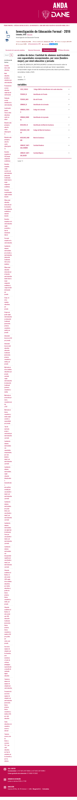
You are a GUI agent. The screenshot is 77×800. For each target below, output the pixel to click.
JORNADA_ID (23, 104)
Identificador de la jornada (40, 117)
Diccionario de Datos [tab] (49, 50)
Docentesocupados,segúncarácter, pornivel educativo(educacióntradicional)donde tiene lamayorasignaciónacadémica (8, 175)
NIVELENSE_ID (24, 125)
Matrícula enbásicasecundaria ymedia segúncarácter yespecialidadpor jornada (7, 416)
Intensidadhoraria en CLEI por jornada (8, 338)
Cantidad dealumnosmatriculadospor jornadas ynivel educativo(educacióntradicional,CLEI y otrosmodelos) (8, 255)
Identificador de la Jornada (41, 104)
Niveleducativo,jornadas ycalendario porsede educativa (8, 77)
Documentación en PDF (35, 44)
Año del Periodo (37, 99)
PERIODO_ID (23, 94)
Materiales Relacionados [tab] (34, 50)
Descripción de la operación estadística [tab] (15, 50)
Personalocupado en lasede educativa (8, 240)
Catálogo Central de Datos (21, 25)
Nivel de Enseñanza (38, 138)
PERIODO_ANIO (24, 99)
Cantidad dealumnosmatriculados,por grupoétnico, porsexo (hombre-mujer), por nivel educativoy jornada (8, 511)
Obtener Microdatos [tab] (64, 50)
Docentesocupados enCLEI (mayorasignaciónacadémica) (7, 156)
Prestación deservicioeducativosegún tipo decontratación (7, 90)
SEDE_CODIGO (24, 89)
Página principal (8, 25)
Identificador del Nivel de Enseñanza (43, 125)
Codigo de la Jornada (39, 109)
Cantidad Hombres (38, 145)
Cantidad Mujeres (38, 153)
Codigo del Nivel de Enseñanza (41, 130)
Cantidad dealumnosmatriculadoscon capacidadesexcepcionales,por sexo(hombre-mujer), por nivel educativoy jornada (8, 452)
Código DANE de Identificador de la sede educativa (47, 89)
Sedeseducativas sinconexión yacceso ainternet (8, 726)
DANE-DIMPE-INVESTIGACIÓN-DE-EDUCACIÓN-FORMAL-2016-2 (54, 25)
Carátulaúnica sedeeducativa (7, 68)
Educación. (29, 35)
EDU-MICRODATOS (34, 25)
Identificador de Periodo (40, 94)
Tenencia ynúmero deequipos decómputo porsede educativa (8, 683)
